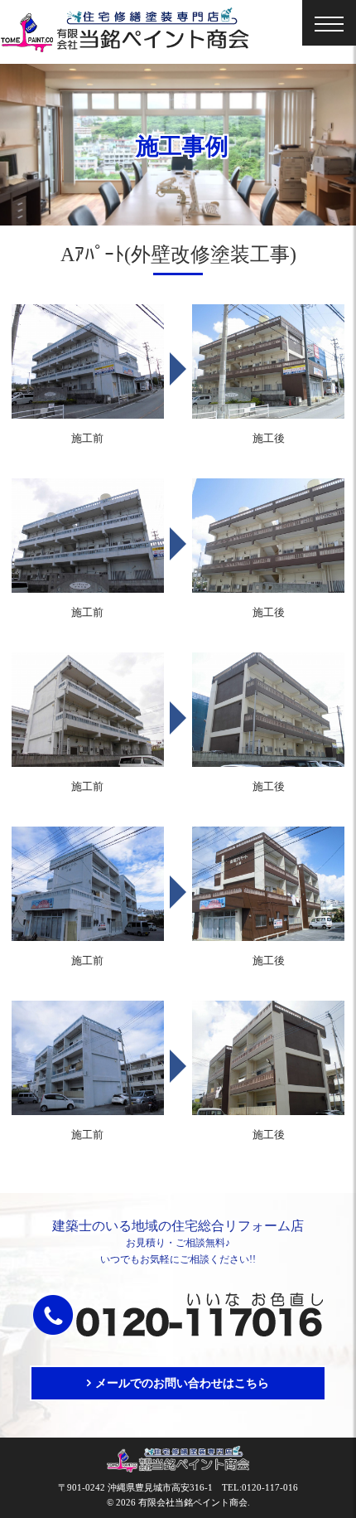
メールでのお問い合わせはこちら (182, 1383)
